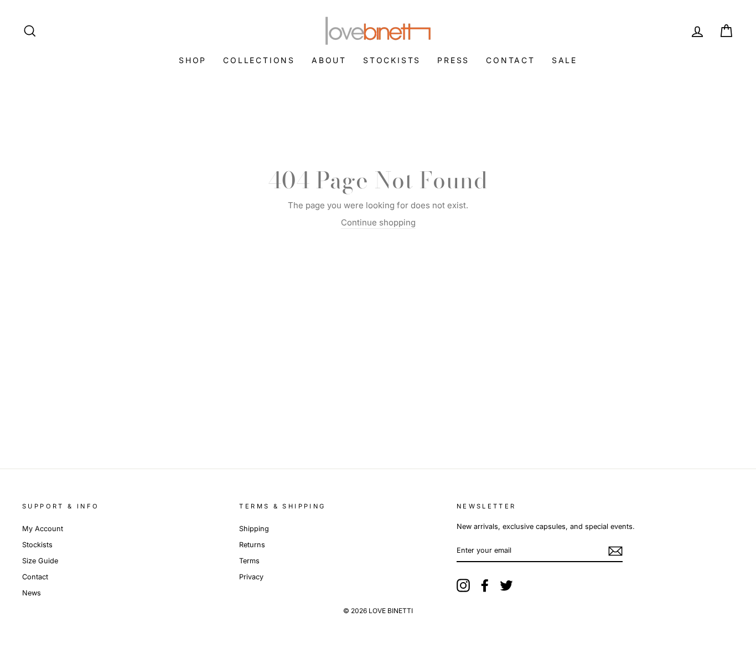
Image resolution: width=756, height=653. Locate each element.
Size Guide (40, 561)
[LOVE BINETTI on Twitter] (506, 585)
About (329, 60)
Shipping (254, 529)
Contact (510, 60)
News (31, 593)
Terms (249, 561)
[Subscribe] (615, 551)
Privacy (251, 577)
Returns (252, 545)
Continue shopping (378, 222)
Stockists (392, 60)
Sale (564, 60)
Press (453, 60)
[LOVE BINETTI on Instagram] (463, 585)
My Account (42, 529)
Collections (259, 60)
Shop (192, 60)
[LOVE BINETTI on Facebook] (484, 585)
